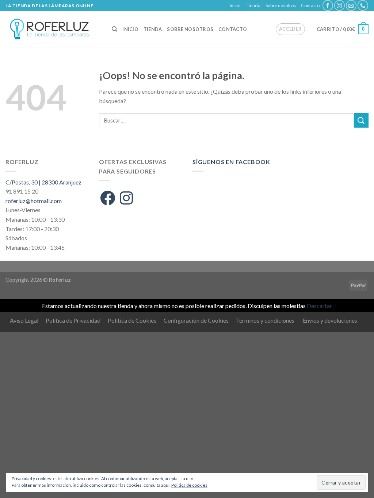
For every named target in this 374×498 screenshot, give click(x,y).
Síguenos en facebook (231, 161)
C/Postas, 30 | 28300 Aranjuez (43, 182)
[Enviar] (361, 120)
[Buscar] (114, 29)
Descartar (319, 305)
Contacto (310, 5)
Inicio (234, 5)
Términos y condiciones (265, 320)
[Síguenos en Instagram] (339, 5)
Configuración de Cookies (196, 320)
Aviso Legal (24, 320)
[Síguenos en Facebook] (328, 5)
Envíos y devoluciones (330, 320)
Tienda (252, 5)
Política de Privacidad (73, 320)
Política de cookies (189, 485)
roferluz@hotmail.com (33, 200)
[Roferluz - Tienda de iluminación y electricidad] (53, 29)
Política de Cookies (132, 320)
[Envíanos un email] (351, 5)
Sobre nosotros (281, 5)
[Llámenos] (363, 5)
